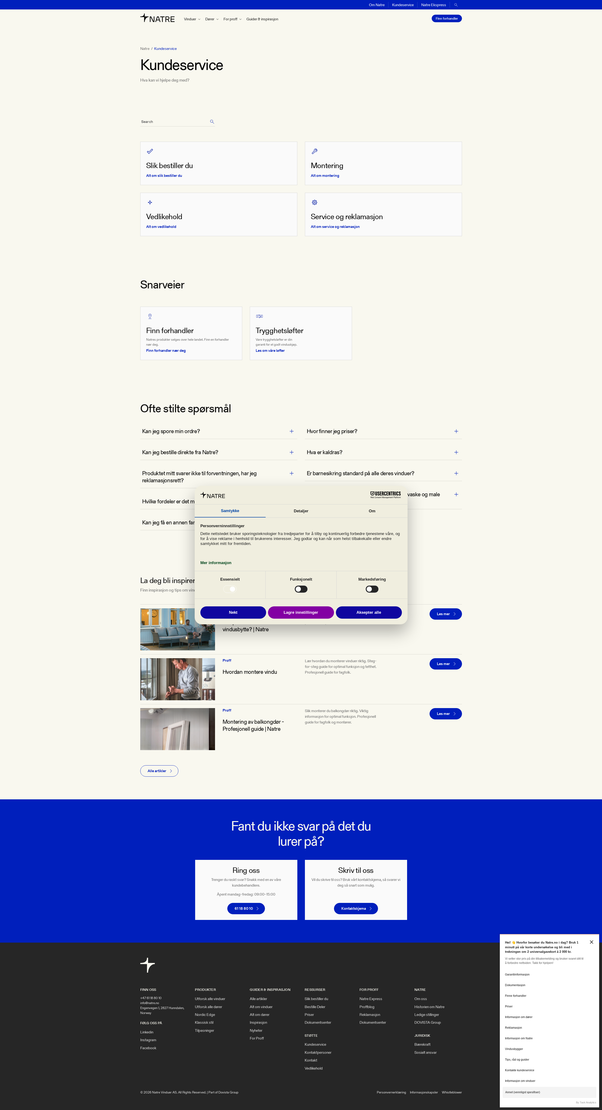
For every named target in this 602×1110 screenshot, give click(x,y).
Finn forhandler (447, 18)
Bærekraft (422, 1044)
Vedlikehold (314, 1068)
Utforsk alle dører (208, 1007)
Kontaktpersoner (318, 1052)
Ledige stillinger (426, 1014)
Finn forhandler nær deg (166, 350)
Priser (309, 1014)
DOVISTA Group (427, 1022)
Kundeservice (315, 1044)
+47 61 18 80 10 (151, 998)
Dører (209, 19)
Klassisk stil (204, 1022)
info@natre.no (149, 1003)
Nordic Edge (205, 1014)
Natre (145, 48)
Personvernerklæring (391, 1092)
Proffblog (367, 1007)
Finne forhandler (515, 995)
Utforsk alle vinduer (210, 998)
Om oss (420, 998)
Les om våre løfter (270, 350)
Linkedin (146, 1032)
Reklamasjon (370, 1014)
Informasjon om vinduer (520, 1081)
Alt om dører (259, 1014)
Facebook (148, 1048)
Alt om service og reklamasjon (335, 226)
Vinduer (190, 19)
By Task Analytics (586, 1102)
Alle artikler (258, 998)
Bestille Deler (315, 1007)
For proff (230, 19)
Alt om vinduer (261, 1007)
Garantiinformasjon (517, 974)
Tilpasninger (204, 1030)
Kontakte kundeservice (519, 1070)
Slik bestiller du (316, 998)
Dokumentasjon (515, 985)
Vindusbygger (514, 1049)
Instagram (148, 1040)
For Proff (257, 1038)
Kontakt (311, 1060)
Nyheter (256, 1030)
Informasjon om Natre (519, 1038)
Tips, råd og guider (517, 1059)
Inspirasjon (258, 1022)
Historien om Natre (429, 1007)
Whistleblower (452, 1092)
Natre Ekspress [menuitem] (433, 5)
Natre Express (371, 998)
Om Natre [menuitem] (377, 5)
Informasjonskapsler (424, 1092)
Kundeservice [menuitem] (403, 5)
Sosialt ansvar (425, 1052)
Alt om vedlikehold (161, 226)
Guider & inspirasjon (262, 19)
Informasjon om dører (518, 1017)
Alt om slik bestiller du (164, 175)
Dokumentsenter (318, 1022)
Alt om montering (325, 175)
